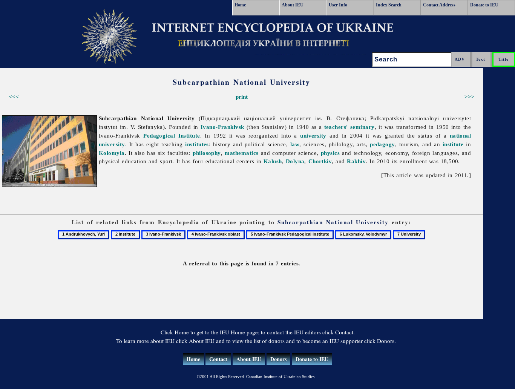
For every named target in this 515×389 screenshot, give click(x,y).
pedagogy (382, 144)
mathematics (241, 153)
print (242, 96)
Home (240, 5)
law (294, 144)
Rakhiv (356, 161)
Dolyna (295, 161)
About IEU (292, 5)
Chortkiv (320, 161)
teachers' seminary (349, 127)
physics (330, 153)
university (313, 135)
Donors (278, 359)
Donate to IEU (484, 5)
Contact (218, 359)
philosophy (207, 153)
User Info (338, 5)
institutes (197, 144)
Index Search (389, 5)
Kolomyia (112, 153)
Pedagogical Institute (171, 135)
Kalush (273, 161)
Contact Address (439, 5)
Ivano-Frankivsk (222, 127)
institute (453, 144)
